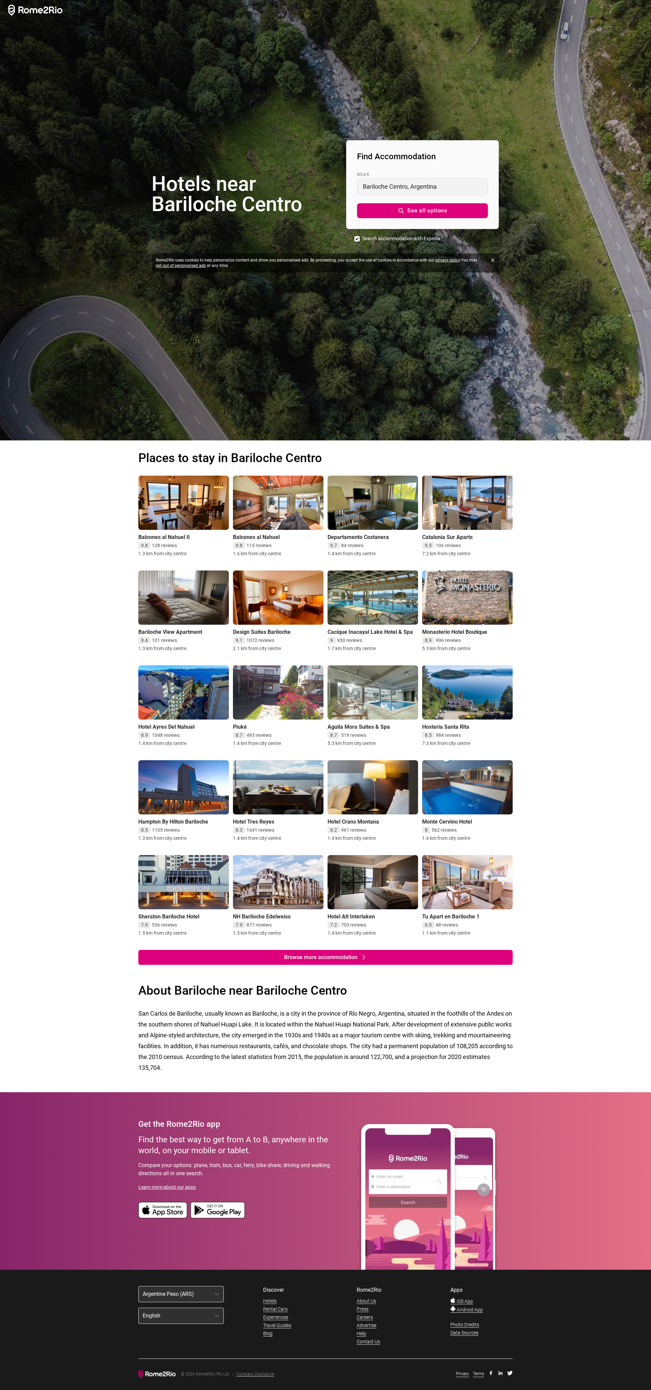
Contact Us (368, 1341)
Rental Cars (275, 1309)
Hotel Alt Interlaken (351, 916)
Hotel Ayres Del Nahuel (166, 727)
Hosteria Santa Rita (445, 727)
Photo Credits (464, 1324)
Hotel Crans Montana (353, 821)
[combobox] (422, 187)
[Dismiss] (492, 260)
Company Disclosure (255, 1374)
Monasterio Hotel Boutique (454, 632)
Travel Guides (277, 1325)
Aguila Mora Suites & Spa (359, 727)
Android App (469, 1309)
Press (363, 1309)
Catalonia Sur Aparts (447, 537)
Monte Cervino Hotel (447, 821)
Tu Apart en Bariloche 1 (450, 916)
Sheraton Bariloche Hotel (168, 916)
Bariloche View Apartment (170, 632)
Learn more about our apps (167, 1187)
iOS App (464, 1301)
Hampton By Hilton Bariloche (173, 821)
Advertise (366, 1325)
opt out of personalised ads (181, 265)
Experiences (275, 1317)
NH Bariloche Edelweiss (262, 916)
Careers (365, 1317)
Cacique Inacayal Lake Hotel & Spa (370, 632)
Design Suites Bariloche (262, 632)
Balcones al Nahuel (256, 537)
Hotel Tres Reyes (253, 821)
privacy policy (447, 260)
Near (363, 174)
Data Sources (464, 1332)
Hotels (270, 1301)
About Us (366, 1301)
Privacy (462, 1373)
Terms (478, 1373)
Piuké (240, 727)
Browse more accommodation (320, 957)
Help (361, 1333)
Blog (268, 1333)
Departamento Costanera (358, 537)
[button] (422, 210)
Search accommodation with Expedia (401, 238)
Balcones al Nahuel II (164, 537)
